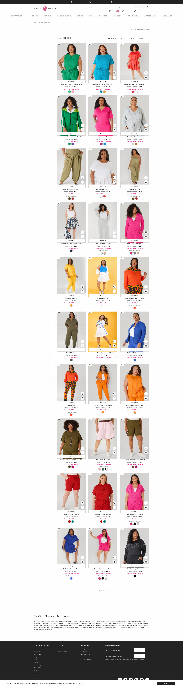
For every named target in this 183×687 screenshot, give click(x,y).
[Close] (130, 312)
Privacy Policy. (78, 683)
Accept (166, 683)
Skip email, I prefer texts (72, 367)
